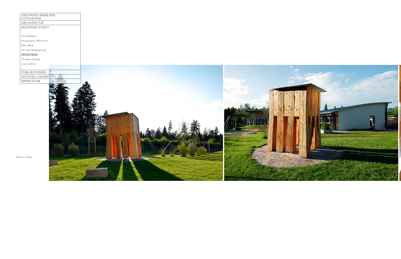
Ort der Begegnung (33, 50)
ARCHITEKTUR (32, 23)
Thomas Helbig (30, 59)
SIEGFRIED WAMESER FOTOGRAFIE (38, 17)
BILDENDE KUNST (35, 27)
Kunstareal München (34, 40)
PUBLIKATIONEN (33, 72)
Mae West (27, 45)
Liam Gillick (28, 64)
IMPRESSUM (30, 81)
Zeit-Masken (29, 36)
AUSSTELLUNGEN (35, 76)
